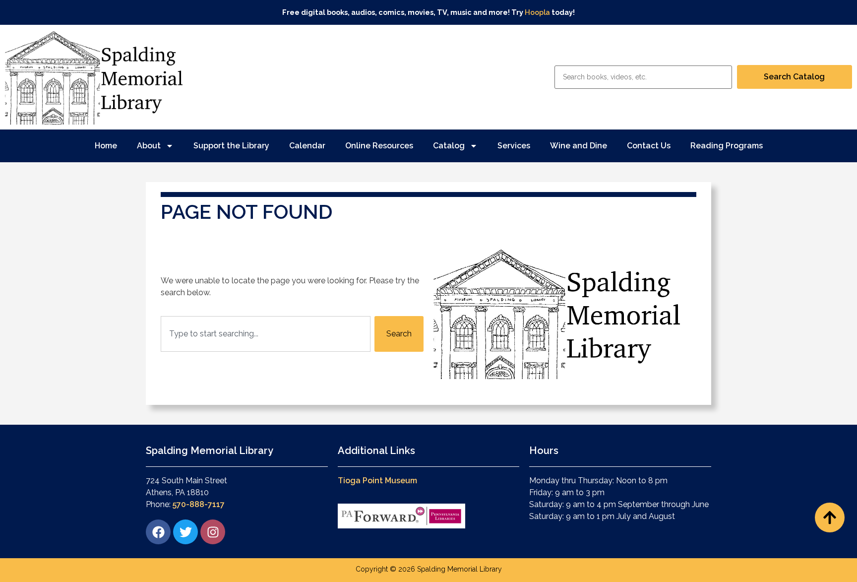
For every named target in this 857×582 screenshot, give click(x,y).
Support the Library (231, 145)
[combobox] (265, 334)
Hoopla (537, 12)
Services (513, 145)
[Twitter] (185, 531)
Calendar (307, 145)
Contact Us (649, 145)
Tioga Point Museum (377, 480)
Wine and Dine (578, 145)
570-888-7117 (199, 504)
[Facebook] (158, 531)
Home (106, 145)
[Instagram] (212, 531)
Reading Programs (726, 145)
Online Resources (379, 145)
